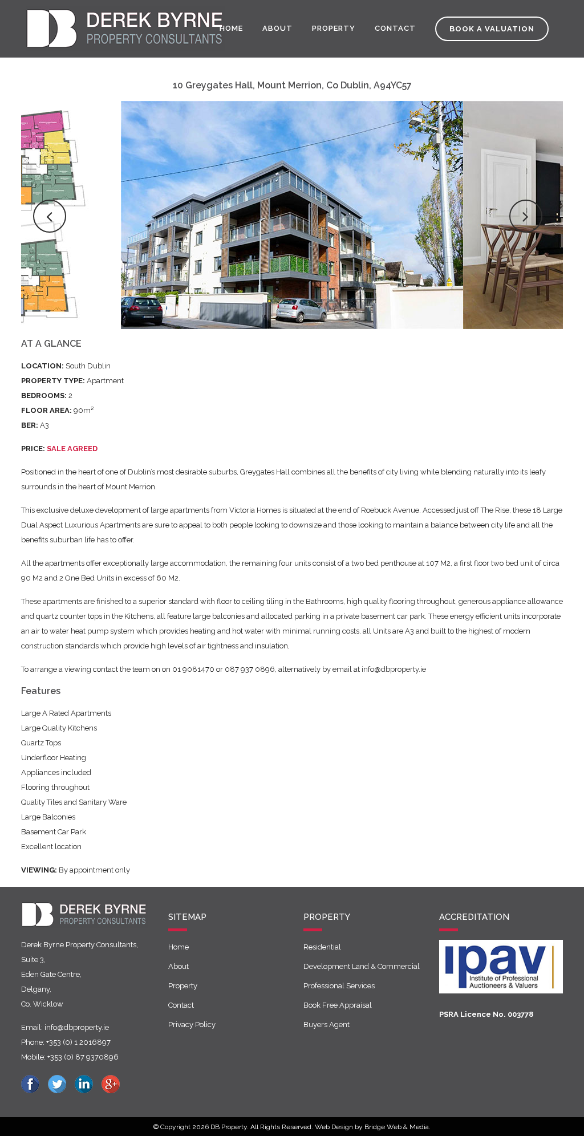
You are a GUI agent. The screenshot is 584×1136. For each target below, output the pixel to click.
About (178, 966)
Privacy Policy (192, 1024)
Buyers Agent (326, 1024)
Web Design (334, 1127)
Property (182, 985)
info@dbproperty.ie (394, 669)
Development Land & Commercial (361, 966)
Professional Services (339, 985)
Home (178, 947)
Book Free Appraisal (337, 1005)
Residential (322, 947)
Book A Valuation (491, 29)
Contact (181, 1005)
